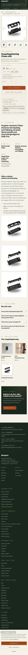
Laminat (3, 478)
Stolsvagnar (4, 615)
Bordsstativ (4, 598)
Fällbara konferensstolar (7, 504)
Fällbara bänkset (5, 575)
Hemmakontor (4, 516)
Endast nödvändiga (14, 647)
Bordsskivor (4, 595)
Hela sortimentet (19, 470)
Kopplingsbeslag (10, 11)
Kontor (15, 8)
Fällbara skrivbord (5, 536)
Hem (2, 11)
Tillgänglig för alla (8, 445)
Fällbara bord (4, 603)
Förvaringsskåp (4, 529)
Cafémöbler (4, 546)
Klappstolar (4, 590)
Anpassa (14, 651)
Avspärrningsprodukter (6, 568)
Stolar (2, 585)
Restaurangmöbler (5, 543)
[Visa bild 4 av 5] (20, 44)
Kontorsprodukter (5, 534)
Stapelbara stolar (5, 588)
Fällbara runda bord (5, 608)
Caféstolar (3, 548)
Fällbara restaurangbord (7, 556)
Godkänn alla (14, 643)
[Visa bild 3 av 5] (14, 44)
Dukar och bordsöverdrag (7, 622)
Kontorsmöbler (4, 514)
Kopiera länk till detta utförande (14, 112)
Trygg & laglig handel (8, 439)
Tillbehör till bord (5, 627)
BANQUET (4, 1)
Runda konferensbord (6, 501)
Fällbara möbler (5, 600)
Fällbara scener (4, 573)
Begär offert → (10, 407)
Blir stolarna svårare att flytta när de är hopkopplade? (12, 327)
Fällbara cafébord (5, 553)
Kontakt (3, 480)
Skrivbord (3, 521)
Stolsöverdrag (4, 620)
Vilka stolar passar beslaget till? (11, 322)
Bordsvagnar (4, 617)
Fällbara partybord (5, 570)
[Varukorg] (26, 1)
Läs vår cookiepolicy (13, 639)
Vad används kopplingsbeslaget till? (12, 311)
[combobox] (14, 5)
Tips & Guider (18, 475)
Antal (4, 81)
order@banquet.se (5, 463)
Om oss (3, 470)
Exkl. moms (6, 71)
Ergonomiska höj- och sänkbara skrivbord (11, 524)
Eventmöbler (4, 563)
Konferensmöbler (5, 491)
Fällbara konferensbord (6, 506)
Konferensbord (4, 496)
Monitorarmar (4, 531)
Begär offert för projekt (14, 92)
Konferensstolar (5, 494)
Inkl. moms (14, 71)
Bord (2, 583)
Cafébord (3, 551)
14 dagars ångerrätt (7, 427)
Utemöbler (3, 593)
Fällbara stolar (4, 605)
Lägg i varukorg (14, 87)
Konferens (5, 8)
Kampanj (17, 473)
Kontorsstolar (4, 519)
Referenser (3, 473)
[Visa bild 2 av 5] (9, 44)
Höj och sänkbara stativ (6, 526)
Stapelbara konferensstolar (7, 499)
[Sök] (25, 5)
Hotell (2, 565)
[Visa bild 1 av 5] (3, 44)
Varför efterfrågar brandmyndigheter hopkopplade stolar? (12, 316)
